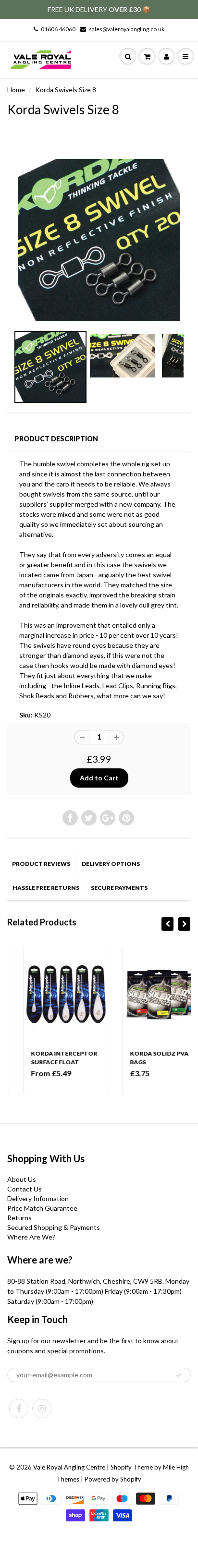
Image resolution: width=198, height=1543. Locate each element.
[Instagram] (41, 1408)
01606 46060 (58, 29)
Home (16, 89)
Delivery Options (111, 863)
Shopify (121, 1467)
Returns (19, 1218)
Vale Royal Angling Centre (69, 1467)
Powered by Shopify (113, 1479)
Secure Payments (119, 887)
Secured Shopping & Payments (53, 1227)
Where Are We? (31, 1237)
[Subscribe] (178, 1375)
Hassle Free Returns (45, 887)
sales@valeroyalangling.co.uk (126, 29)
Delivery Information (38, 1198)
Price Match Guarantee (42, 1208)
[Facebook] (18, 1408)
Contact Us (24, 1189)
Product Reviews (41, 863)
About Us (21, 1179)
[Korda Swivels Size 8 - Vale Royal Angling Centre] (99, 240)
